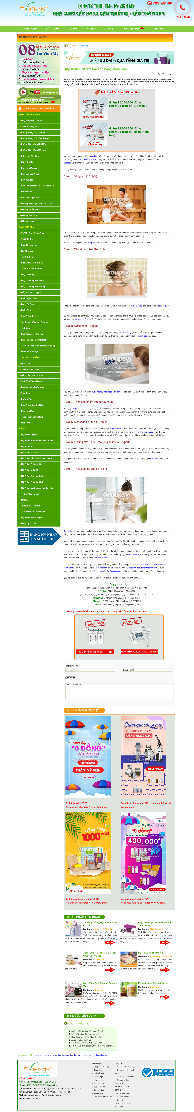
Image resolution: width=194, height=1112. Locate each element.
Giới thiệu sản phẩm (125, 1077)
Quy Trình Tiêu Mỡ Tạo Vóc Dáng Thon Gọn (95, 69)
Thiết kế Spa (99, 1073)
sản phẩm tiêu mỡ (115, 429)
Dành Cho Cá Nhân (29, 357)
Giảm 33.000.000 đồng (125, 128)
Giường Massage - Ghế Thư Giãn (36, 203)
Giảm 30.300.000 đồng (125, 102)
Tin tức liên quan (83, 1015)
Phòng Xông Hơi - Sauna (33, 132)
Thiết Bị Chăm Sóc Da (31, 269)
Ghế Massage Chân (30, 197)
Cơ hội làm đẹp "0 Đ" (76, 803)
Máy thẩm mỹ (99, 1080)
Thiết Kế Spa (27, 239)
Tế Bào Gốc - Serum (30, 494)
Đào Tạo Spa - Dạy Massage (34, 340)
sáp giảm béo (134, 568)
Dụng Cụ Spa (27, 304)
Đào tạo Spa (99, 1090)
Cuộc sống (121, 1083)
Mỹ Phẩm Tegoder (29, 435)
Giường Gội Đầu (29, 215)
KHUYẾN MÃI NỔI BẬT (84, 710)
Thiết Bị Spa (27, 257)
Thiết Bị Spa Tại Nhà (30, 369)
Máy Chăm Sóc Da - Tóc (32, 375)
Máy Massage (27, 221)
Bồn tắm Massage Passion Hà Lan (37, 186)
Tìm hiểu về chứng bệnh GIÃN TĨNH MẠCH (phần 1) (92, 1046)
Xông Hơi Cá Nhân (30, 156)
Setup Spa (98, 1070)
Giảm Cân (25, 363)
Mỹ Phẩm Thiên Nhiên (31, 464)
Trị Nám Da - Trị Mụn (30, 506)
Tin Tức (73, 28)
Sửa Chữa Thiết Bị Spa (32, 263)
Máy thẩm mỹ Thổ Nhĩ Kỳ (33, 286)
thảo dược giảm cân (112, 392)
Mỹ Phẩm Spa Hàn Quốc (32, 476)
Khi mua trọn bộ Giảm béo (128, 105)
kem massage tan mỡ (104, 568)
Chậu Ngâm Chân (29, 298)
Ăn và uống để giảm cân (81, 1040)
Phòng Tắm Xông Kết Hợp (33, 150)
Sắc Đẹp (84, 45)
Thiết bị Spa (98, 1077)
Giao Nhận (121, 1100)
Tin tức (73, 45)
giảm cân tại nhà (134, 554)
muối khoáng (136, 306)
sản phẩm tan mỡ (79, 409)
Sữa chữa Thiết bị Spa (103, 1097)
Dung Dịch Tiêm (28, 523)
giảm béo (93, 156)
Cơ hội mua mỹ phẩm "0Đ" (134, 899)
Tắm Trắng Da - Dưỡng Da (33, 512)
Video (91, 28)
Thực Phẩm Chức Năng (32, 417)
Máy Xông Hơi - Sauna (31, 120)
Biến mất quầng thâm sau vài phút (85, 1034)
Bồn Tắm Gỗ (27, 162)
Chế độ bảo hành (124, 1097)
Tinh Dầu (25, 328)
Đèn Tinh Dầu (27, 411)
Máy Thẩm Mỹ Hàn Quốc (32, 280)
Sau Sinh (25, 393)
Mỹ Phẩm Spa (27, 446)
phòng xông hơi (98, 571)
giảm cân (142, 243)
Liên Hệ (158, 28)
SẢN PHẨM (97, 1063)
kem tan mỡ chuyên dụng (144, 432)
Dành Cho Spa (26, 227)
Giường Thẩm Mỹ (29, 209)
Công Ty (109, 28)
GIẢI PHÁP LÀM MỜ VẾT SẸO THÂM (86, 1043)
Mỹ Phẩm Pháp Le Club (32, 482)
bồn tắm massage (124, 333)
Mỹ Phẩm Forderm (30, 452)
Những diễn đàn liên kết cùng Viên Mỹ (87, 1031)
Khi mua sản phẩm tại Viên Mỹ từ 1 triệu (86, 807)
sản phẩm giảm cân (88, 159)
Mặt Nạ (24, 500)
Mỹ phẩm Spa (99, 1087)
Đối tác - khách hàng (125, 1067)
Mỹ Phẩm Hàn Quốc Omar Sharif (36, 458)
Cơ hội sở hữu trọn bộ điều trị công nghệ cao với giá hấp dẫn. (146, 805)
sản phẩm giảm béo (83, 319)
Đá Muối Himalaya (29, 352)
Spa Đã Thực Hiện (29, 245)
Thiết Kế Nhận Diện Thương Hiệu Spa (39, 346)
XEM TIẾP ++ (111, 942)
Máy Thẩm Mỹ (27, 275)
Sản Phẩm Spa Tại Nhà (32, 405)
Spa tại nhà (98, 1093)
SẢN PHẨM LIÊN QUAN (85, 917)
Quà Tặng (25, 423)
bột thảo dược (163, 306)
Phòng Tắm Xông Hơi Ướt (33, 144)
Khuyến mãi (132, 28)
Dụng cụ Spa (99, 1083)
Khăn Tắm (26, 310)
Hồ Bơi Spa (26, 192)
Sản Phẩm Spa (28, 316)
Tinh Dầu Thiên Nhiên (31, 381)
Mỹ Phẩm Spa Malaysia (32, 517)
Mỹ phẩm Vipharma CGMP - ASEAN (38, 440)
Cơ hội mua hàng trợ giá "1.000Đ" (82, 899)
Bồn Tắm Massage (29, 168)
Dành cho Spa (123, 1080)
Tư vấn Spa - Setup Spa (32, 233)
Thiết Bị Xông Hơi (29, 126)
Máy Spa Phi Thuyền (31, 292)
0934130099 (184, 17)
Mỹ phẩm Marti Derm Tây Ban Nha (37, 488)
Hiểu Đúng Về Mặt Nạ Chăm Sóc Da (86, 1037)
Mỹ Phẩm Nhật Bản (30, 470)
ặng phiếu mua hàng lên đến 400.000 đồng (143, 903)
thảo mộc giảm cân (149, 568)
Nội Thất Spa (27, 251)
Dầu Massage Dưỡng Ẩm (33, 387)
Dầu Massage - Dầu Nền (32, 334)
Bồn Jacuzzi (27, 180)
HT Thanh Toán (123, 1093)
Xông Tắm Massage (29, 115)
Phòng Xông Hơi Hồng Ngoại (35, 138)
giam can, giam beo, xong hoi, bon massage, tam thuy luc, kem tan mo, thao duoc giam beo (70, 1055)
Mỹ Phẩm (23, 429)
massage (67, 163)
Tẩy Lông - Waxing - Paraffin (34, 322)
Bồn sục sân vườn (30, 174)
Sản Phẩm (52, 28)
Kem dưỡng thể (70, 531)
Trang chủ (29, 28)
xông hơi (91, 243)
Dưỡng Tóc (26, 399)
